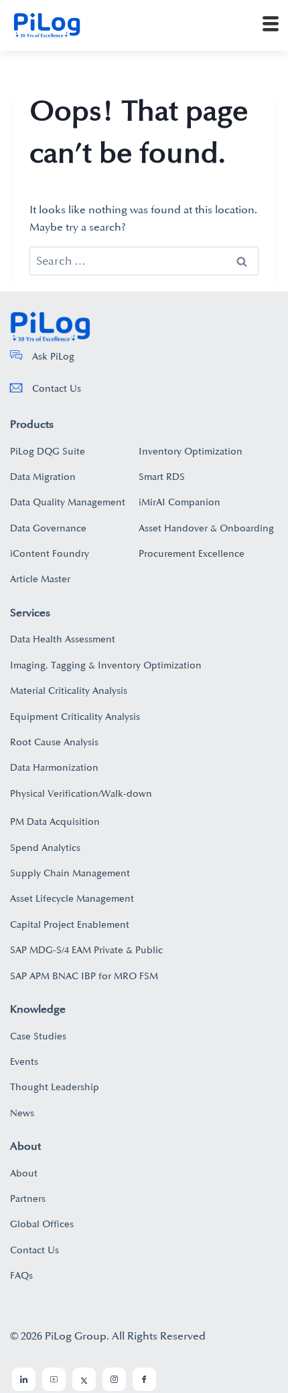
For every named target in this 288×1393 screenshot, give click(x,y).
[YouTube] (54, 1379)
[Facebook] (144, 1379)
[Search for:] (144, 261)
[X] (84, 1379)
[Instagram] (114, 1379)
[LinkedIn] (23, 1379)
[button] (270, 25)
